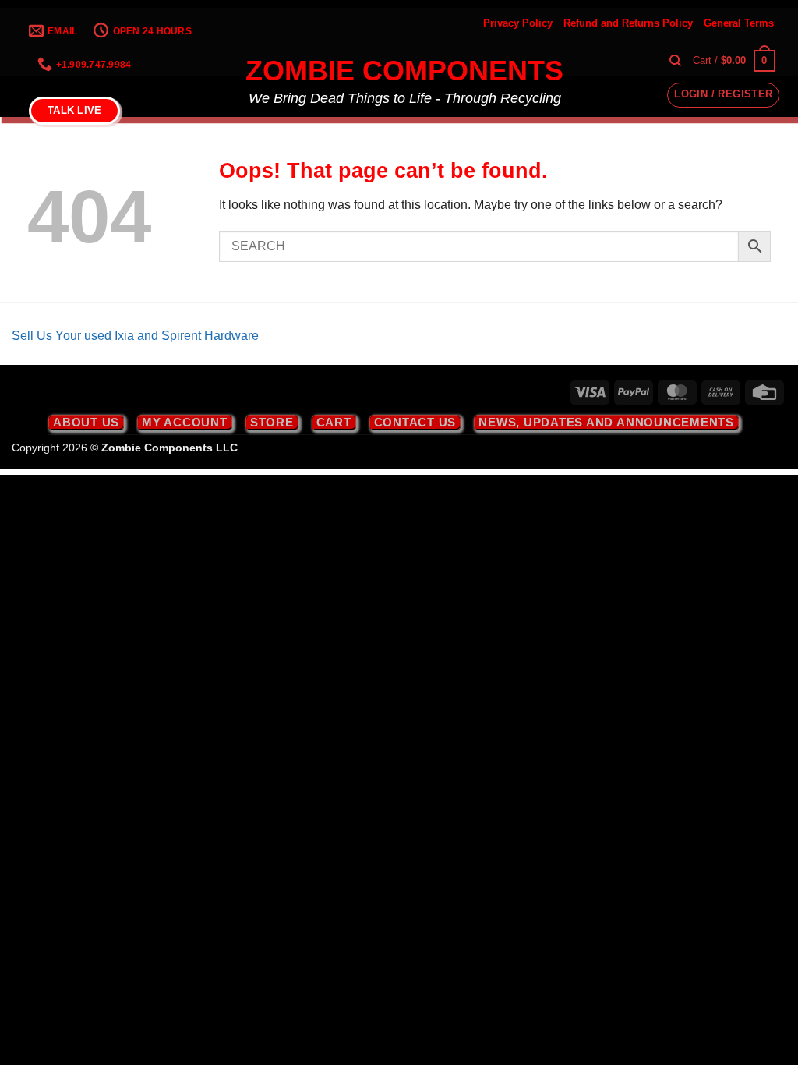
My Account (185, 422)
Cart (333, 422)
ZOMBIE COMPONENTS (404, 71)
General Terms (739, 23)
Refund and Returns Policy (628, 23)
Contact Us (415, 422)
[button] (734, 61)
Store (272, 422)
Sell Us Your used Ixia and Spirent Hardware (135, 335)
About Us (86, 422)
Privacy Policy (518, 23)
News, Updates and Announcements (606, 422)
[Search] (675, 61)
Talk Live (74, 110)
